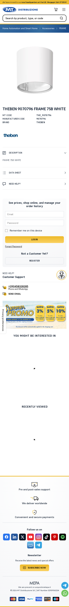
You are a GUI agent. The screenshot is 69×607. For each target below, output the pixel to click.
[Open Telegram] (64, 585)
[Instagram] (38, 537)
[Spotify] (62, 537)
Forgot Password (13, 246)
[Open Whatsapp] (64, 593)
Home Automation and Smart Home (20, 28)
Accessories (48, 28)
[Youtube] (30, 537)
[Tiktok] (46, 537)
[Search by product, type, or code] (62, 18)
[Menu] (64, 9)
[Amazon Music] (30, 545)
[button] (34, 152)
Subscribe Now (37, 567)
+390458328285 (18, 286)
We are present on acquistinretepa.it (34, 587)
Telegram (60, 2)
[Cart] (55, 9)
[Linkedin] (14, 537)
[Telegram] (38, 545)
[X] (22, 537)
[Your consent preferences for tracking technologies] (3, 320)
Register (34, 260)
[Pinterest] (54, 537)
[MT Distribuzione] (20, 9)
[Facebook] (6, 537)
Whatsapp (48, 2)
